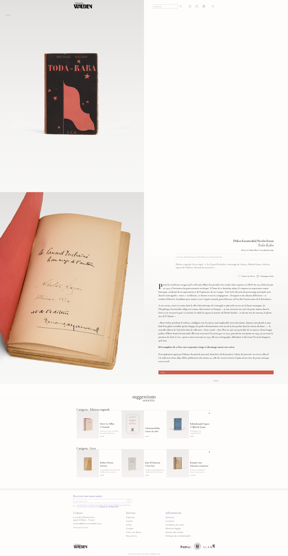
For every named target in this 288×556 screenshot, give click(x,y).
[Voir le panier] (197, 6)
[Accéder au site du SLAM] (209, 546)
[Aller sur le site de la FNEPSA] (186, 546)
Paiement (169, 517)
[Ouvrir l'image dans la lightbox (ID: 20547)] (72, 95)
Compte (129, 528)
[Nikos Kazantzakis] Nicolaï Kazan (253, 241)
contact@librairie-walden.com (87, 523)
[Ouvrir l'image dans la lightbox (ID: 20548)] (72, 287)
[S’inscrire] (129, 501)
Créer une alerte (133, 532)
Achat (129, 524)
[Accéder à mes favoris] (204, 6)
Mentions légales (173, 528)
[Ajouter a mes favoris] (96, 413)
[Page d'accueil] (80, 546)
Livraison (169, 521)
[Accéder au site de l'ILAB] (197, 546)
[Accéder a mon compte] (190, 6)
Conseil (129, 521)
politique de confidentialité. (109, 506)
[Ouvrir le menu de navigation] (213, 6)
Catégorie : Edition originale (93, 409)
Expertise (130, 517)
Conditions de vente (174, 524)
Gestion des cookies (174, 532)
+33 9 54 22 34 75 (80, 527)
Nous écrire (131, 535)
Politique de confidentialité (177, 535)
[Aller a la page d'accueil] (83, 5)
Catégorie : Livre (86, 448)
